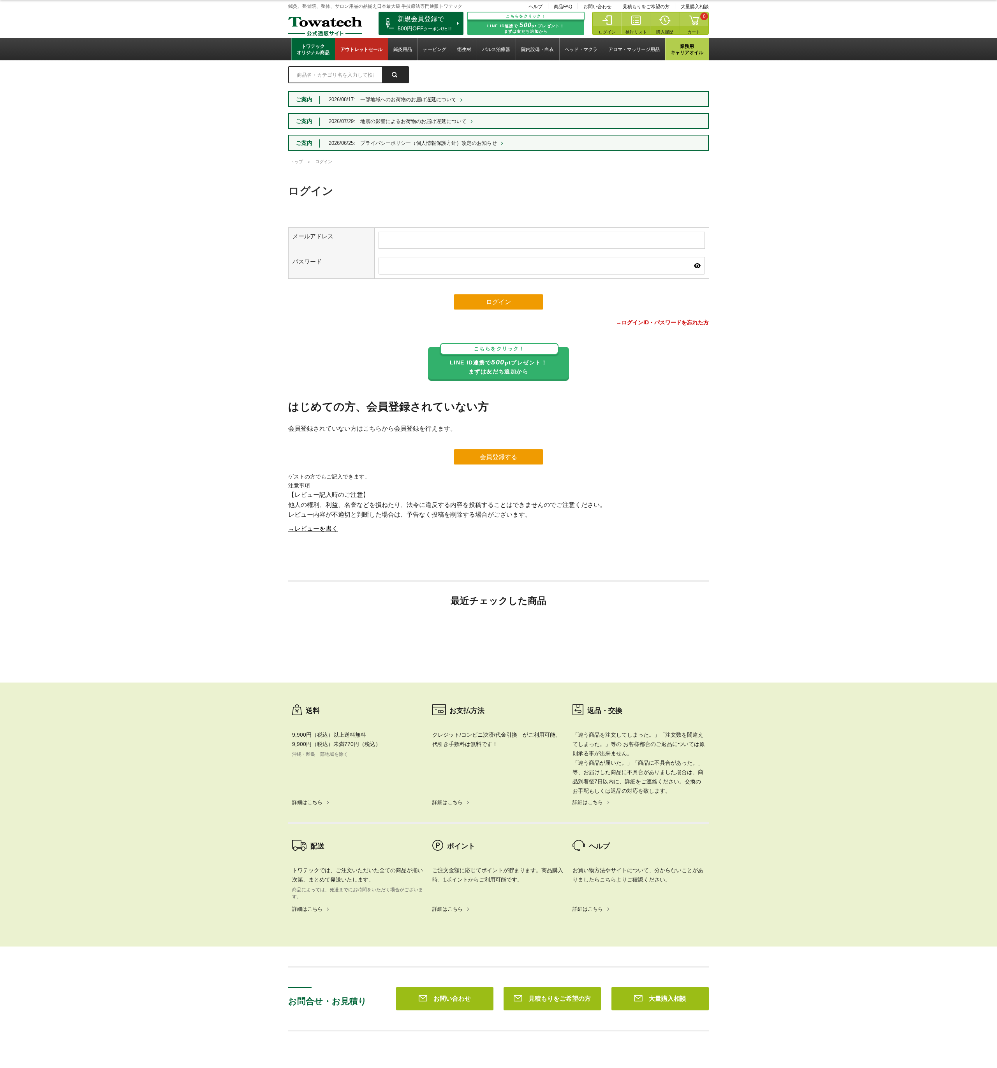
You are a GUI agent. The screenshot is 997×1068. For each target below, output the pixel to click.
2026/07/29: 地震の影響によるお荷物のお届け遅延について (398, 121)
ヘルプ (535, 6)
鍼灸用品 (402, 49)
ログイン (607, 32)
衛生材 (464, 49)
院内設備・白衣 (537, 49)
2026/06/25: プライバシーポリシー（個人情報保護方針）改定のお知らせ (413, 143)
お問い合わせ (597, 6)
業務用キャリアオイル (687, 49)
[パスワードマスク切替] (697, 265)
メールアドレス (312, 236)
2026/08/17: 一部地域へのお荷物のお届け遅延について (392, 99)
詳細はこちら (307, 802)
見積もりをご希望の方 (646, 6)
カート (693, 32)
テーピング (434, 49)
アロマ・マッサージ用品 (634, 49)
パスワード (307, 261)
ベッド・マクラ (581, 49)
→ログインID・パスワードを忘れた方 (662, 322)
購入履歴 (664, 32)
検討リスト (636, 32)
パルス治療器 (496, 49)
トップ (296, 161)
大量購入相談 (695, 6)
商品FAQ (563, 6)
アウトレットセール (361, 49)
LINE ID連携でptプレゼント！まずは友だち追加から (498, 361)
